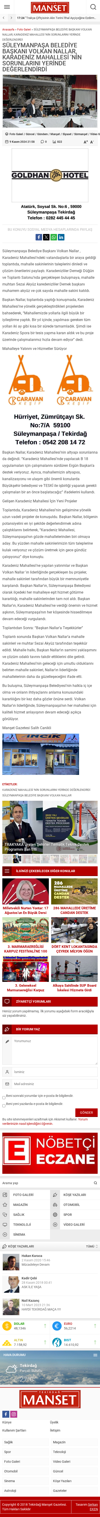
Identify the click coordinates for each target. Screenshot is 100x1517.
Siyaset (67, 134)
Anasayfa (8, 29)
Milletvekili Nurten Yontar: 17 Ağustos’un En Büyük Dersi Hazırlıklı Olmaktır (25, 912)
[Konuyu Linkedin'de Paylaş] (61, 237)
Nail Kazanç (30, 1300)
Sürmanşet (80, 134)
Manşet (55, 134)
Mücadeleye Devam (36, 1264)
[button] (7, 859)
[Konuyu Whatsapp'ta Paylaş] (53, 237)
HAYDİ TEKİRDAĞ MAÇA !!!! (41, 1309)
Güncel (30, 134)
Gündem (42, 134)
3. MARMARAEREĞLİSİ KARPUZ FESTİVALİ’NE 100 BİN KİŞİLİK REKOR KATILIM (25, 951)
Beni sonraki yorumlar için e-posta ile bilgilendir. (39, 1095)
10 (92, 859)
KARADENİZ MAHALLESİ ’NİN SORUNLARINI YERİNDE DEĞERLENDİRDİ (46, 790)
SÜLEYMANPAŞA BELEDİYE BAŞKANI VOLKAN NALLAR (36, 795)
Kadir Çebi (29, 1278)
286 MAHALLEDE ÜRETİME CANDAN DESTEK (74, 910)
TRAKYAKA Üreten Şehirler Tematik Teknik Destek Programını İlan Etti (47, 847)
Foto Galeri (24, 29)
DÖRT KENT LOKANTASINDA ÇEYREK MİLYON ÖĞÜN (74, 948)
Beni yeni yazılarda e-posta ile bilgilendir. (34, 1103)
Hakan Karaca (32, 1255)
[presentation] (4, 18)
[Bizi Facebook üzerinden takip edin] (5, 1414)
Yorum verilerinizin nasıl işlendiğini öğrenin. (45, 1121)
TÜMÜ (90, 1246)
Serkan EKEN (93, 1506)
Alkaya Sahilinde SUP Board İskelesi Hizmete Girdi (74, 987)
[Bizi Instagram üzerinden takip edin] (13, 1414)
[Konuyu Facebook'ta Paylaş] (39, 237)
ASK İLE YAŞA (31, 1287)
